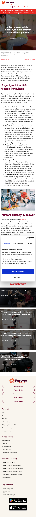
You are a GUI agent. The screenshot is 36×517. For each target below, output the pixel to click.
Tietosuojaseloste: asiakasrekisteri (11, 465)
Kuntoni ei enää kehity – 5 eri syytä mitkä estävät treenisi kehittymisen (17, 54)
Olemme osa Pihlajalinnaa (9, 452)
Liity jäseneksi (6, 492)
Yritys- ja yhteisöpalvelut (9, 425)
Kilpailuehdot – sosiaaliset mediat (12, 474)
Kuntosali (4, 416)
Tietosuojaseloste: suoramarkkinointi (12, 468)
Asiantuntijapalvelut (7, 422)
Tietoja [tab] (30, 243)
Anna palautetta (6, 431)
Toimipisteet (5, 413)
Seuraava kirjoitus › (29, 59)
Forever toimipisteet (7, 489)
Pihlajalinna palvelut (7, 428)
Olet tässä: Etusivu (6, 52)
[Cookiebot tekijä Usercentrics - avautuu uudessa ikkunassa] (26, 238)
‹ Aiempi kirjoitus (5, 59)
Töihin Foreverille (6, 449)
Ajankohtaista (16, 52)
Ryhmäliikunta (6, 419)
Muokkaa (17, 277)
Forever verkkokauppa (8, 495)
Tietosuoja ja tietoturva (8, 462)
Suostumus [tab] (6, 243)
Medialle (4, 443)
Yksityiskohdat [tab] (18, 243)
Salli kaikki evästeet (18, 271)
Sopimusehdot (6, 477)
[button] (33, 2)
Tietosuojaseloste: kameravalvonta (12, 471)
